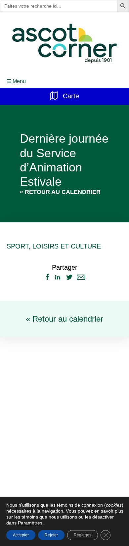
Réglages (82, 534)
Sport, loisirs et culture (47, 246)
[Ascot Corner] (64, 43)
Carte (70, 95)
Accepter (21, 534)
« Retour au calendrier (64, 319)
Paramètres (18, 522)
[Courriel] (81, 277)
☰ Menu (16, 81)
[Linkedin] (58, 277)
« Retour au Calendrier (60, 192)
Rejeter (51, 534)
